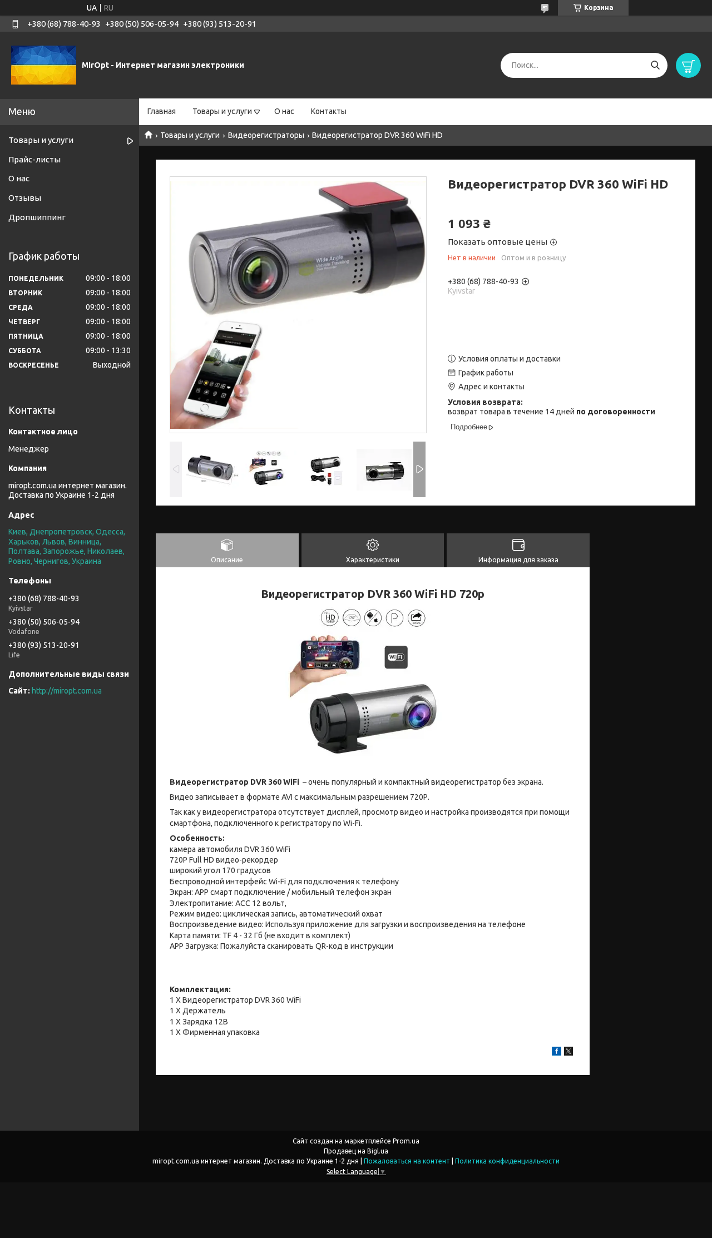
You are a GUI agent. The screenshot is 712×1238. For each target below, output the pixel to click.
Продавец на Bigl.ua (356, 1151)
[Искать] (655, 65)
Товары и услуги (222, 111)
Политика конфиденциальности (507, 1161)
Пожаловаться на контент (407, 1161)
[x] (568, 1052)
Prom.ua (406, 1141)
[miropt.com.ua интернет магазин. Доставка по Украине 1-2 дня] (43, 64)
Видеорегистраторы (266, 135)
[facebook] (556, 1052)
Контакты (329, 111)
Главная (161, 111)
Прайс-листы (34, 159)
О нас (284, 111)
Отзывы (24, 197)
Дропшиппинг (37, 217)
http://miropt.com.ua (67, 690)
